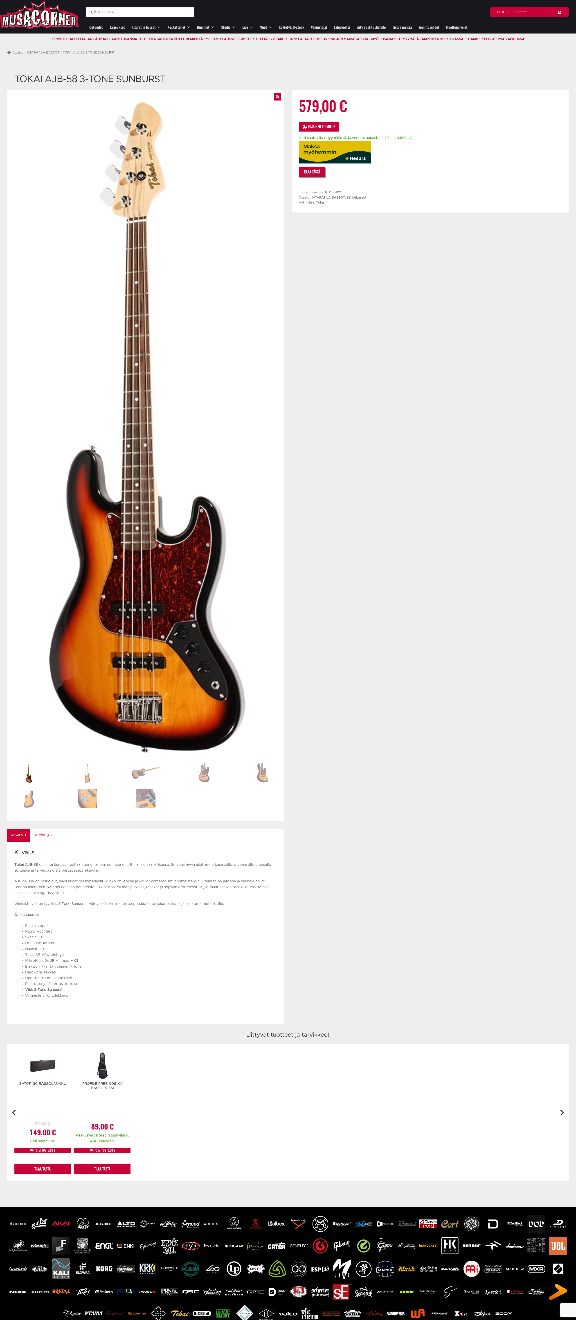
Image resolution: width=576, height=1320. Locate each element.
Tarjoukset (117, 27)
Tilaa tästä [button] (42, 1169)
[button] (277, 97)
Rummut (203, 27)
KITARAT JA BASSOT (43, 52)
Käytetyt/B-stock (291, 27)
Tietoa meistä (402, 27)
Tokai (320, 202)
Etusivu (18, 52)
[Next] (561, 1113)
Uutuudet (96, 27)
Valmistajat (319, 27)
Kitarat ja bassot (144, 27)
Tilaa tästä (312, 172)
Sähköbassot (356, 197)
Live (245, 27)
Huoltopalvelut (457, 27)
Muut (263, 27)
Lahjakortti (342, 27)
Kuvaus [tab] (17, 835)
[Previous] (14, 1113)
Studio (226, 27)
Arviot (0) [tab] (43, 835)
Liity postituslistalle (371, 27)
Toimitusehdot (428, 27)
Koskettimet (176, 27)
